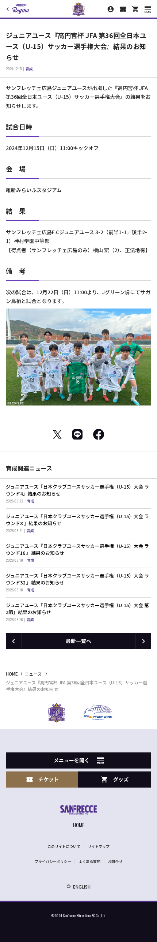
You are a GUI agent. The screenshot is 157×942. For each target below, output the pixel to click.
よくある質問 (89, 861)
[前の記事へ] (13, 641)
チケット (48, 779)
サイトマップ (99, 846)
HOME (12, 673)
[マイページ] (110, 9)
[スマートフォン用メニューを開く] (148, 9)
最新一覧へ (78, 640)
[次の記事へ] (143, 641)
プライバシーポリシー (53, 861)
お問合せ (115, 861)
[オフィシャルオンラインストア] (135, 9)
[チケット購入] (123, 9)
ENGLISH (82, 886)
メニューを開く (71, 760)
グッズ (121, 779)
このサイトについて (63, 846)
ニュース (33, 673)
